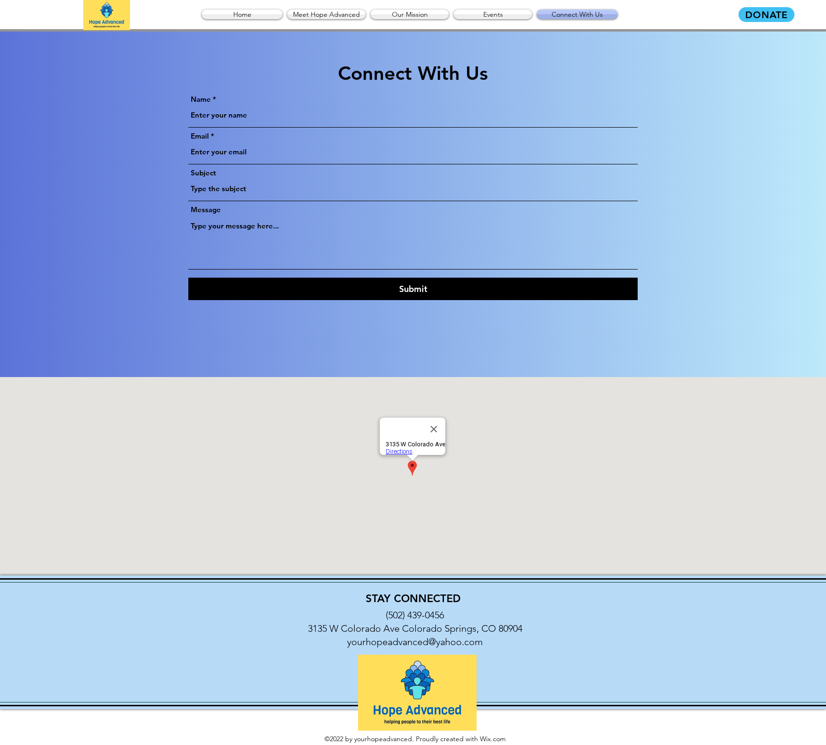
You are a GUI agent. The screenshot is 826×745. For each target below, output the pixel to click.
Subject (203, 172)
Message (206, 209)
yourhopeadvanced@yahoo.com (415, 642)
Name (201, 99)
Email (200, 136)
